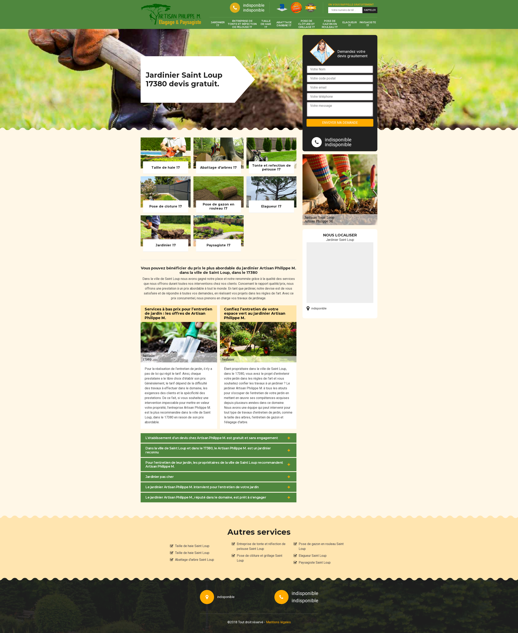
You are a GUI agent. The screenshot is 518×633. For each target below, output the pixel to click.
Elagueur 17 (349, 24)
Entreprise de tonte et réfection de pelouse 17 (242, 24)
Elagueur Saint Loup (313, 556)
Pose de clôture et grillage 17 (306, 24)
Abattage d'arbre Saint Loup (194, 560)
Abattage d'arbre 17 (284, 24)
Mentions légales (278, 622)
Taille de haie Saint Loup (192, 546)
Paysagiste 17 (368, 24)
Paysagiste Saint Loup (315, 562)
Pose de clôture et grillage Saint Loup (259, 558)
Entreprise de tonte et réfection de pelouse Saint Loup (261, 546)
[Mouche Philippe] (171, 14)
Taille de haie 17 (266, 24)
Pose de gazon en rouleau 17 (330, 24)
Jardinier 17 (218, 24)
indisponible (253, 5)
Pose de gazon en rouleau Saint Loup (321, 546)
